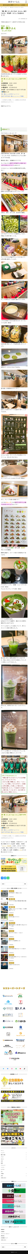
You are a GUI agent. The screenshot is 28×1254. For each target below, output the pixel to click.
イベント (2, 1167)
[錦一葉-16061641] (14, 333)
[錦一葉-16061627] (14, 468)
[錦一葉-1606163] (14, 44)
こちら (20, 850)
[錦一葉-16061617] (14, 63)
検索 (25, 883)
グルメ (2, 1156)
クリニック (3, 1165)
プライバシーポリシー (5, 1233)
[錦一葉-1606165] (14, 181)
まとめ (2, 1159)
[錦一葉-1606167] (14, 246)
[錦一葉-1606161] (14, 143)
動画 (2, 1163)
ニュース (2, 1152)
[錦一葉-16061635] (14, 433)
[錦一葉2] (14, 378)
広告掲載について (4, 1237)
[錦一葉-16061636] (14, 526)
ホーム (2, 1150)
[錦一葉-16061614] (14, 643)
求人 (2, 1171)
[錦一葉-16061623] (14, 223)
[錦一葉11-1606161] (14, 570)
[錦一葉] (14, 399)
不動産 (2, 1173)
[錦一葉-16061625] (14, 489)
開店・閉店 (3, 1154)
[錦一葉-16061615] (14, 604)
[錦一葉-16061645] (14, 763)
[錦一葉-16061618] (14, 202)
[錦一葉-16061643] (14, 270)
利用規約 (2, 1231)
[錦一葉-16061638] (14, 729)
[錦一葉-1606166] (14, 289)
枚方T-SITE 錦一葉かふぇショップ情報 (12, 96)
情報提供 (2, 1229)
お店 (2, 1161)
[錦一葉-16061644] (14, 684)
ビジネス (2, 1169)
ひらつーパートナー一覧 (6, 1088)
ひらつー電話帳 (6, 846)
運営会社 (2, 1235)
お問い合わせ (3, 1177)
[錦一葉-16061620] (14, 310)
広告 (2, 1175)
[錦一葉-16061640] (14, 357)
